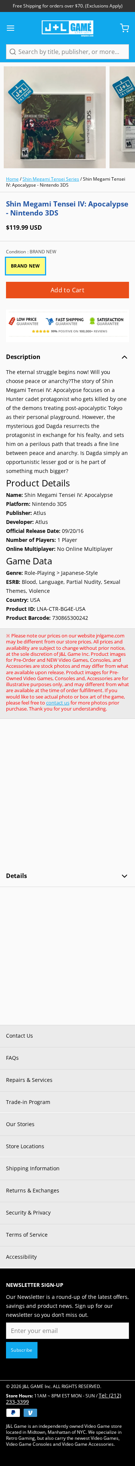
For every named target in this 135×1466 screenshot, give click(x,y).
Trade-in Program (28, 1101)
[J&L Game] (67, 28)
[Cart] (121, 28)
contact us (57, 702)
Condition (31, 252)
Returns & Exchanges (32, 1190)
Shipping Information (33, 1168)
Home (12, 179)
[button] (67, 290)
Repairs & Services (29, 1079)
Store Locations (25, 1146)
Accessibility (21, 1256)
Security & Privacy (28, 1212)
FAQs (12, 1057)
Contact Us (19, 1035)
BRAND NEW (25, 266)
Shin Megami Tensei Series (50, 179)
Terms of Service (27, 1234)
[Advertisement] (67, 795)
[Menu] (13, 28)
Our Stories (20, 1124)
